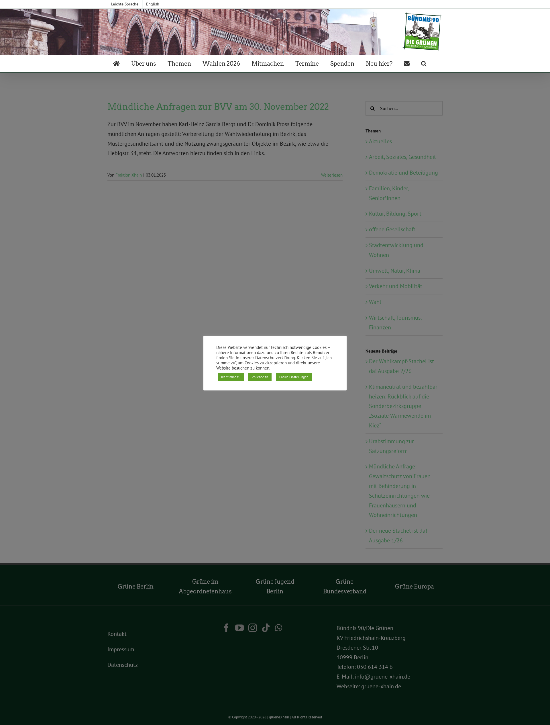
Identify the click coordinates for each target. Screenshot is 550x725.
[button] (423, 63)
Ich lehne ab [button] (260, 377)
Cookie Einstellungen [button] (293, 377)
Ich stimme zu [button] (230, 377)
